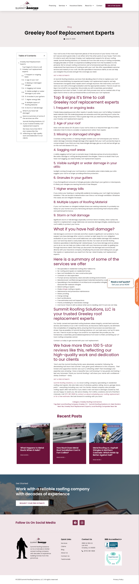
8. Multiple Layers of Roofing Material (32, 103)
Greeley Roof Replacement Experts (30, 63)
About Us (88, 6)
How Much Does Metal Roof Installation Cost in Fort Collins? (68, 450)
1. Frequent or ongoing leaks (33, 76)
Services (62, 6)
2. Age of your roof (31, 80)
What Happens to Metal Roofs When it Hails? (32, 449)
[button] (44, 55)
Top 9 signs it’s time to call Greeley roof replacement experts (32, 69)
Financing (52, 6)
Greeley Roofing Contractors (91, 402)
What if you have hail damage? (30, 112)
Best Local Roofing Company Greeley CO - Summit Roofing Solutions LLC (84, 404)
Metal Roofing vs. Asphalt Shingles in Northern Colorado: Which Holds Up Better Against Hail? (106, 451)
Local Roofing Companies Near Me (104, 406)
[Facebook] (75, 522)
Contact (99, 6)
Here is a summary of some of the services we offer (34, 117)
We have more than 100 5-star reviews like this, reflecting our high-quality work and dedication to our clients (33, 133)
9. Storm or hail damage (34, 108)
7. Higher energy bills (32, 99)
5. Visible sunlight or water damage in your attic (34, 92)
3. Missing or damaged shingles (33, 84)
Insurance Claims (76, 6)
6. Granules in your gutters (35, 96)
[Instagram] (82, 522)
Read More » (24, 455)
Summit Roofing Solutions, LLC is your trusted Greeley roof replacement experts (34, 123)
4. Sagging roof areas (33, 88)
